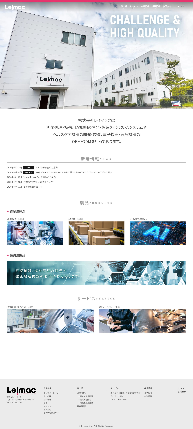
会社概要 (47, 396)
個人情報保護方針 (51, 413)
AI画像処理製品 (86, 403)
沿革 (45, 403)
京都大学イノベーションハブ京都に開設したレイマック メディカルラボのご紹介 (74, 172)
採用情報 (156, 6)
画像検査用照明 (86, 396)
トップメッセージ (51, 393)
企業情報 (145, 6)
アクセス (47, 406)
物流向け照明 (85, 400)
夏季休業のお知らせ (33, 187)
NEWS (181, 388)
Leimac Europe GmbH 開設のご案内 (40, 177)
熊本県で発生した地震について (38, 182)
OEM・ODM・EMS (119, 400)
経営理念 (47, 400)
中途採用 (148, 396)
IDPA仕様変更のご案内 (47, 167)
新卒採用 (148, 393)
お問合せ (167, 6)
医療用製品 (82, 406)
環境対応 (47, 410)
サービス (134, 6)
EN (182, 7)
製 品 (124, 6)
